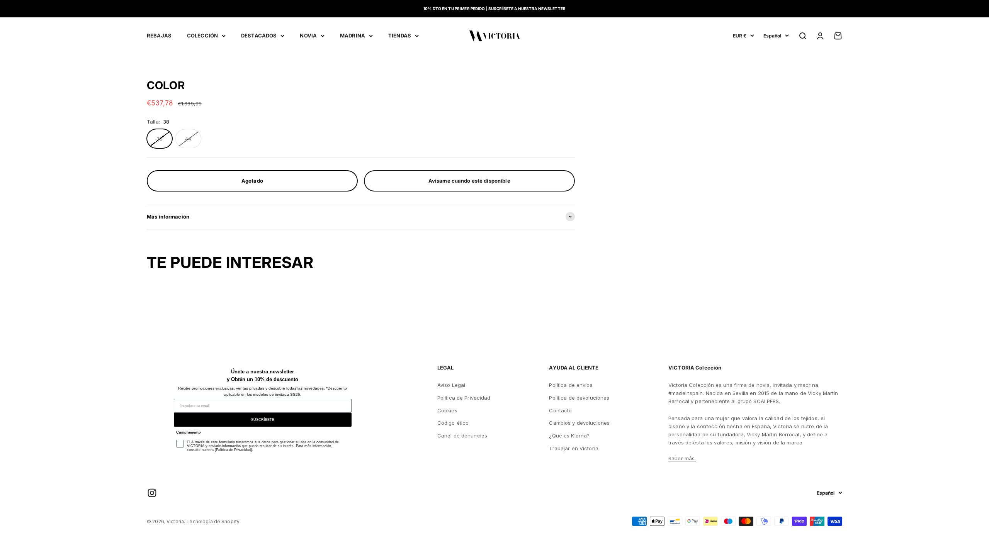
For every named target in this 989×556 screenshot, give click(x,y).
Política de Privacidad (464, 398)
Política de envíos (570, 385)
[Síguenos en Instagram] (152, 493)
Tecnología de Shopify (213, 521)
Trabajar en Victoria (573, 448)
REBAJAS (159, 35)
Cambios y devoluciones (579, 423)
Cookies (447, 410)
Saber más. (682, 458)
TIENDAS (399, 35)
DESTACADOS (259, 35)
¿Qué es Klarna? (569, 435)
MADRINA (352, 35)
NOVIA (308, 35)
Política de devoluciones (579, 398)
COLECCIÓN (202, 35)
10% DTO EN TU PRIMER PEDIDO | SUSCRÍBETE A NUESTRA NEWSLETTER (494, 8)
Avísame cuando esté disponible (469, 181)
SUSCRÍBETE (262, 420)
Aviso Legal (451, 385)
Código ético (453, 423)
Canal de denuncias (462, 435)
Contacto (560, 410)
